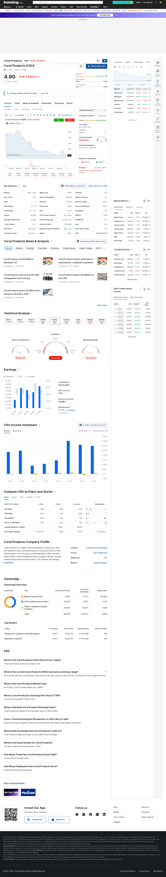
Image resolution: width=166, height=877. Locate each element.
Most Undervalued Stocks (123, 290)
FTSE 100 (117, 108)
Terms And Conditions (127, 871)
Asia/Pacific (116, 10)
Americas (87, 10)
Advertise (145, 812)
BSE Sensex (118, 93)
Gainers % (129, 207)
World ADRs (68, 10)
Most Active (118, 207)
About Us (145, 807)
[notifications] (156, 2)
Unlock (41, 532)
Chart (17, 103)
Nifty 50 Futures (119, 101)
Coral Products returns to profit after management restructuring (21, 276)
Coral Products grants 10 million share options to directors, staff (22, 292)
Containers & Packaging (96, 548)
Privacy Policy (144, 871)
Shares (8, 10)
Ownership (25, 109)
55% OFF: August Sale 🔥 (123, 2)
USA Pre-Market (37, 10)
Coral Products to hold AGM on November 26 (18, 261)
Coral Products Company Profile (26, 542)
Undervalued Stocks (150, 10)
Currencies (118, 62)
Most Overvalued (137, 297)
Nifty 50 (117, 89)
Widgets (117, 822)
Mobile (116, 812)
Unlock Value (100, 76)
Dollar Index (118, 112)
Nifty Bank (117, 97)
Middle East (107, 10)
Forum (70, 103)
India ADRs (78, 10)
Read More (8, 563)
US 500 (116, 104)
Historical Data (37, 109)
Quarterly (17, 431)
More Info (44, 93)
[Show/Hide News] (59, 115)
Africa (124, 10)
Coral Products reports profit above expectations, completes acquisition (75, 261)
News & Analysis (31, 103)
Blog (115, 807)
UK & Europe (96, 10)
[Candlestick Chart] (6, 115)
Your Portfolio (119, 817)
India (28, 10)
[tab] (9, 321)
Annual (7, 431)
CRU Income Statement (20, 425)
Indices (127, 62)
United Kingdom (100, 563)
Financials (46, 103)
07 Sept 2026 (66, 220)
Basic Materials (100, 553)
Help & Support (148, 817)
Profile (16, 109)
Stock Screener (81, 7)
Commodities (138, 62)
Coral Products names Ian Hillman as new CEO (76, 276)
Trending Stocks (122, 249)
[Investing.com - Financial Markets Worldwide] (13, 2)
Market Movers (121, 201)
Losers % (139, 207)
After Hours (48, 10)
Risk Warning (157, 871)
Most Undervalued (120, 297)
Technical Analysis (17, 313)
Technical (59, 103)
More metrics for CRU (98, 186)
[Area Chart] (11, 115)
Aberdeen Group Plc (13, 639)
